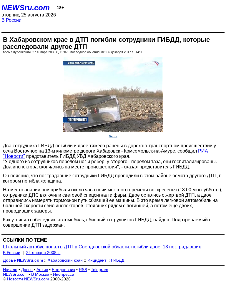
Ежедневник (63, 269)
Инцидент (96, 260)
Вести (113, 136)
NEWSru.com (25, 7)
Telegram (99, 269)
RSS (83, 269)
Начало (10, 269)
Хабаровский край (65, 260)
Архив (42, 269)
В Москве (40, 274)
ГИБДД (117, 260)
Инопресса (63, 274)
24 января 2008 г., (43, 252)
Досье (27, 269)
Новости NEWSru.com (28, 279)
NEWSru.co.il (15, 274)
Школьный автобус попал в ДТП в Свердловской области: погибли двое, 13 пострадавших (102, 246)
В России (11, 20)
